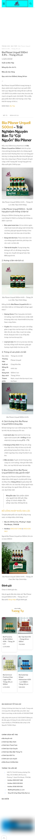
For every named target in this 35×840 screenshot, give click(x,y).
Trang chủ (6, 46)
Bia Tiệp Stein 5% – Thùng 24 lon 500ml (25, 639)
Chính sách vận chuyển (9, 759)
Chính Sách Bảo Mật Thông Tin (12, 752)
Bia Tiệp (14, 46)
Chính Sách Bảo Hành (9, 742)
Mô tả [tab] (5, 115)
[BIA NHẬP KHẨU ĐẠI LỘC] (17, 3)
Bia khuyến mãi (7, 738)
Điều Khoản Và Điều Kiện (10, 762)
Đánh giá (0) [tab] (14, 115)
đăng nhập (12, 600)
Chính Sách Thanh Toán (9, 745)
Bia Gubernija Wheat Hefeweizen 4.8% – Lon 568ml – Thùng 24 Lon (25, 679)
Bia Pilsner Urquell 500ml (16, 125)
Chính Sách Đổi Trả (8, 755)
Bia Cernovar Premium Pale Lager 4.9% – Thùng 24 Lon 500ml (8, 679)
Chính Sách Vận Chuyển (10, 748)
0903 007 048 (15, 529)
